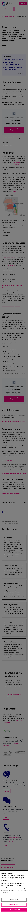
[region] (14, 892)
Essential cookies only (14, 904)
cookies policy (11, 888)
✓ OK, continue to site (14, 909)
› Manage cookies (14, 899)
